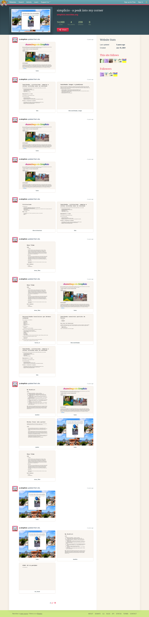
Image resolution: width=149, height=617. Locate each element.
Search (21, 2)
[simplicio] (15, 40)
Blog (108, 614)
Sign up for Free (129, 2)
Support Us (45, 2)
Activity (29, 2)
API (113, 614)
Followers (105, 68)
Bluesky (39, 614)
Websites (12, 2)
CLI (103, 614)
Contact (133, 614)
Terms (125, 614)
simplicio (23, 39)
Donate (98, 614)
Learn (36, 2)
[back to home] (4, 3)
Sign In (140, 2)
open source (24, 614)
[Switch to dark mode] (146, 2)
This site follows (109, 55)
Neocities (15, 614)
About (90, 614)
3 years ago (90, 39)
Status (119, 614)
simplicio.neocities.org (67, 14)
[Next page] (54, 602)
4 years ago (90, 119)
